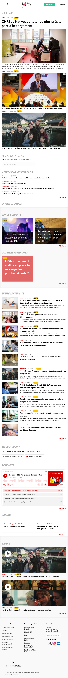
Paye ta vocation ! (34, 452)
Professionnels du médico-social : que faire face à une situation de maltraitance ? (27, 178)
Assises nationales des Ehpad (14, 526)
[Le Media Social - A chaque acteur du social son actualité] (28, 5)
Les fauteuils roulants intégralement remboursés (17, 194)
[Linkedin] (58, 643)
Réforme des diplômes (34, 456)
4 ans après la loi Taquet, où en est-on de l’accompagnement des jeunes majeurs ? (28, 188)
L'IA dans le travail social (13, 456)
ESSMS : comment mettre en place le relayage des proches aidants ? (17, 267)
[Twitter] (50, 643)
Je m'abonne (49, 4)
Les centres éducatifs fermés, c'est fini (14, 183)
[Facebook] (46, 643)
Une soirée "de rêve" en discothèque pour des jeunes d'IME (16, 237)
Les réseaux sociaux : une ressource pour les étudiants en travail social (49, 236)
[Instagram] (54, 643)
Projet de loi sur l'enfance (13, 452)
